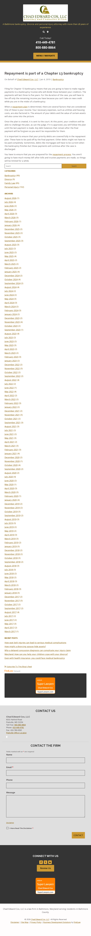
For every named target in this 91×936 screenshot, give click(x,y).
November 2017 (12, 600)
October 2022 (11, 372)
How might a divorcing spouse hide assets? (25, 646)
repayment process (61, 154)
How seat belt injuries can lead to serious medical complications (35, 642)
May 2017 (9, 623)
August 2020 (10, 473)
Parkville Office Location (16, 733)
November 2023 (12, 322)
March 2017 (10, 631)
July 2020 (9, 476)
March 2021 (10, 445)
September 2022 (12, 376)
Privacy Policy (35, 922)
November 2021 (12, 414)
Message (10, 792)
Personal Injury (12, 187)
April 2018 (9, 581)
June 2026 (9, 206)
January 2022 (11, 407)
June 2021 (9, 434)
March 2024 (10, 306)
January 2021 (11, 453)
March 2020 (10, 492)
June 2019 (9, 527)
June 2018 (9, 573)
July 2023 (9, 337)
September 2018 (12, 562)
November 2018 (12, 554)
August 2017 (10, 612)
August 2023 (10, 333)
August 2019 (10, 519)
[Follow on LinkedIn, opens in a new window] (50, 862)
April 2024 (9, 302)
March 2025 (10, 264)
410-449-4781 (45, 42)
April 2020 (9, 488)
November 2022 (12, 368)
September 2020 (12, 469)
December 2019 (12, 504)
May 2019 (9, 531)
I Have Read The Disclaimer (21, 828)
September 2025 (12, 240)
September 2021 (12, 422)
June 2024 (9, 295)
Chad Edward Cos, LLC (27, 79)
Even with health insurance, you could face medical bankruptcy (35, 658)
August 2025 (10, 244)
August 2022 (10, 380)
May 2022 (9, 391)
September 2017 (12, 608)
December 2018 (12, 550)
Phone (9, 780)
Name (9, 754)
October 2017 (11, 604)
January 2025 (11, 271)
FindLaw (77, 922)
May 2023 (9, 345)
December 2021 (12, 411)
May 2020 (9, 484)
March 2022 (10, 399)
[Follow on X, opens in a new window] (45, 862)
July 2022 (9, 384)
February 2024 (11, 310)
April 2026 (9, 213)
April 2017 (9, 627)
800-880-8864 (45, 47)
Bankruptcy (58, 79)
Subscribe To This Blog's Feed (19, 666)
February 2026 (11, 221)
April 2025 (9, 260)
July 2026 (9, 202)
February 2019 (11, 542)
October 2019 (11, 511)
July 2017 (9, 616)
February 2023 (11, 357)
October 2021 (11, 418)
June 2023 (9, 341)
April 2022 (9, 395)
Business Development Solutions (57, 922)
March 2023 (10, 353)
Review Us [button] (45, 868)
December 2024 (12, 275)
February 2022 (11, 403)
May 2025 (9, 256)
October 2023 (11, 326)
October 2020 (11, 465)
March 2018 (10, 585)
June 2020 (9, 480)
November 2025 (12, 233)
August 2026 (10, 198)
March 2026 (10, 217)
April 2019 (9, 534)
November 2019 (12, 507)
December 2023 (12, 318)
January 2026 (11, 225)
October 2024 (11, 279)
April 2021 (9, 442)
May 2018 (9, 577)
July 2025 (9, 248)
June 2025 (9, 252)
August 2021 (10, 426)
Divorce (8, 179)
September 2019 (12, 515)
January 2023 (11, 360)
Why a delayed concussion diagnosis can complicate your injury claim (38, 650)
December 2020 (12, 457)
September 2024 (12, 283)
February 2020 (11, 496)
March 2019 (10, 538)
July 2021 (9, 430)
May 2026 (9, 209)
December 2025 (12, 229)
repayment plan (20, 106)
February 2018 (11, 589)
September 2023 (12, 329)
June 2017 (9, 620)
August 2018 (10, 565)
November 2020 (12, 461)
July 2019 (9, 523)
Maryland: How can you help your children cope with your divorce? (36, 654)
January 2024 (11, 314)
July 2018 (9, 569)
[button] (45, 56)
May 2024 (9, 298)
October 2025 (11, 237)
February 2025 (11, 268)
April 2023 (9, 349)
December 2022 (12, 364)
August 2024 (10, 287)
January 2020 (11, 500)
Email (9, 767)
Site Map (24, 922)
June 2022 (9, 387)
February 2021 (11, 449)
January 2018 (11, 593)
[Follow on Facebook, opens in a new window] (41, 862)
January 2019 (11, 546)
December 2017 (12, 596)
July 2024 (9, 291)
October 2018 (11, 558)
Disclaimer (10, 823)
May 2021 (9, 438)
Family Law (10, 183)
